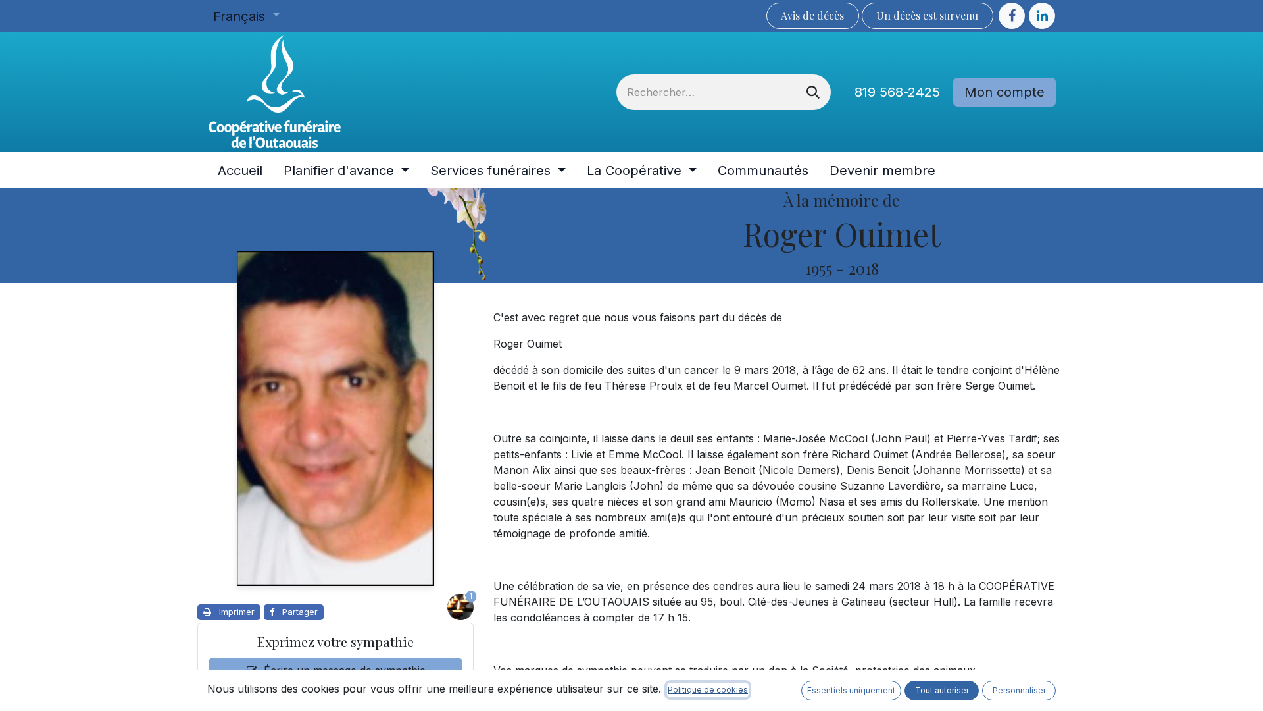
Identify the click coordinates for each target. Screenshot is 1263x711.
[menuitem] (240, 170)
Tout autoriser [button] (942, 690)
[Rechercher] (813, 92)
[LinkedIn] (1042, 16)
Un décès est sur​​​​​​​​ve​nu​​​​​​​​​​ (927, 15)
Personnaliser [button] (1019, 690)
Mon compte (1004, 92)
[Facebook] (1012, 16)
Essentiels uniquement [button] (851, 690)
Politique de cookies (708, 690)
